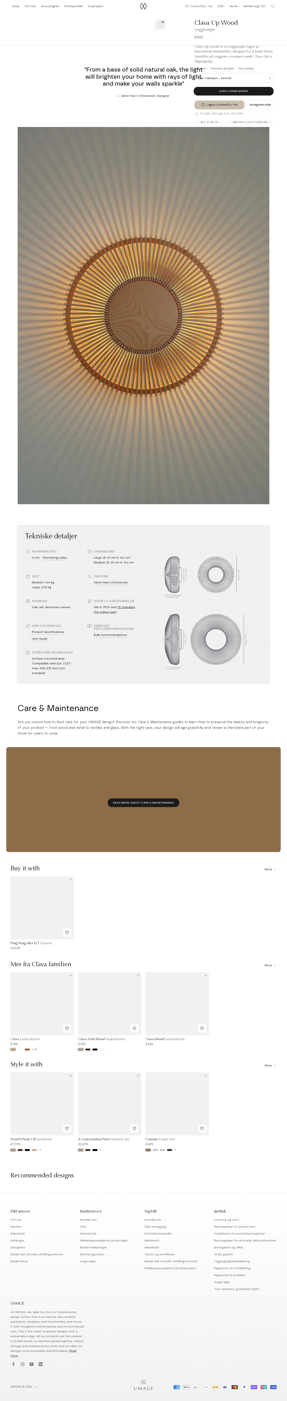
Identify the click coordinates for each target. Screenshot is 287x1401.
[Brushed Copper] (27, 1049)
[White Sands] (155, 1150)
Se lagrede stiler (260, 104)
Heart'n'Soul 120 (31, 1139)
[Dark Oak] (20, 1150)
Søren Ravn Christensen (111, 582)
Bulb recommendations (110, 635)
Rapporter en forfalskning (232, 1268)
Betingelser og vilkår (228, 1247)
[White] (102, 1049)
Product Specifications (48, 632)
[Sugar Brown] (148, 1150)
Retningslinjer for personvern (234, 1226)
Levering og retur (226, 1219)
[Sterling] (162, 1150)
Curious (160, 1139)
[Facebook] (13, 1364)
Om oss (16, 1219)
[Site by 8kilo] (35, 1387)
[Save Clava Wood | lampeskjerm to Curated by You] (202, 1028)
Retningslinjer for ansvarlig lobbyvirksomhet (245, 1240)
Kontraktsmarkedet (158, 1233)
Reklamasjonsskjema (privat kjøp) (104, 1240)
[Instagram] (22, 1364)
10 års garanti (223, 1254)
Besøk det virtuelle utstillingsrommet (37, 1254)
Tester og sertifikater (160, 1254)
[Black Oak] (27, 1150)
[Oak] (13, 1150)
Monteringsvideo (55, 557)
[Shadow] (169, 1150)
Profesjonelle (73, 6)
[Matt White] (20, 1049)
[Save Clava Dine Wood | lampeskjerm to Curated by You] (134, 1028)
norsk (234, 6)
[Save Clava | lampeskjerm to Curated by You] (67, 1028)
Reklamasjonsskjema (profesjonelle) (170, 1268)
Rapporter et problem (229, 1275)
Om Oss (30, 7)
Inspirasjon (95, 7)
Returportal (88, 1233)
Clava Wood (165, 1039)
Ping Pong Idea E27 (31, 943)
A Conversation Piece (104, 1139)
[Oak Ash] (80, 1049)
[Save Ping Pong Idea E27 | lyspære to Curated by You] (67, 932)
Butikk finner (19, 1261)
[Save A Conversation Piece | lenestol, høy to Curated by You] (134, 1128)
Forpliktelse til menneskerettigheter (239, 1233)
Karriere (16, 1226)
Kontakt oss (88, 1219)
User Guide (39, 638)
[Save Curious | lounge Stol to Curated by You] (202, 1128)
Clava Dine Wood (101, 1039)
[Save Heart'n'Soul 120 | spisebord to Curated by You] (67, 1128)
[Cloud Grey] (34, 1150)
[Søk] (272, 6)
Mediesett (152, 1240)
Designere (18, 1247)
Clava (25, 1039)
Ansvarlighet (50, 7)
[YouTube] (31, 1364)
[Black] (94, 1049)
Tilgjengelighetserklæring (232, 1261)
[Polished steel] (34, 1049)
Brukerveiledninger (93, 1247)
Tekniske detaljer (222, 68)
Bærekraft (18, 1233)
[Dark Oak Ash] (87, 1049)
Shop (16, 7)
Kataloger (17, 1240)
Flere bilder (246, 68)
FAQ (83, 1226)
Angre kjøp (88, 1261)
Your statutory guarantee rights (236, 1289)
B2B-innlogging (155, 1226)
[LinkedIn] (40, 1364)
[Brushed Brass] (13, 1049)
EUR (220, 6)
